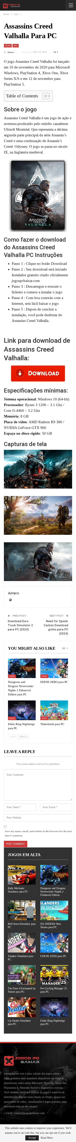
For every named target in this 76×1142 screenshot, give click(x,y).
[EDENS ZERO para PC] (54, 668)
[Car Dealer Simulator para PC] (22, 1007)
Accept (32, 1137)
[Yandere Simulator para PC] (22, 943)
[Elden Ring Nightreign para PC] (22, 710)
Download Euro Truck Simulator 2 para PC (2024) (20, 625)
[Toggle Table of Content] (44, 96)
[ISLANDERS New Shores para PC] (54, 910)
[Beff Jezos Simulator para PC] (22, 910)
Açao (8, 45)
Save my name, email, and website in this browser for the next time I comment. (38, 833)
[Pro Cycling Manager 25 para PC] (54, 975)
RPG (16, 45)
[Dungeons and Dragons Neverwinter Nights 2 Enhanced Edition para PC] (22, 668)
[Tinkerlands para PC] (54, 710)
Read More (47, 1137)
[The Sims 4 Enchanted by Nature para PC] (22, 975)
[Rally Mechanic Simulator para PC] (22, 875)
